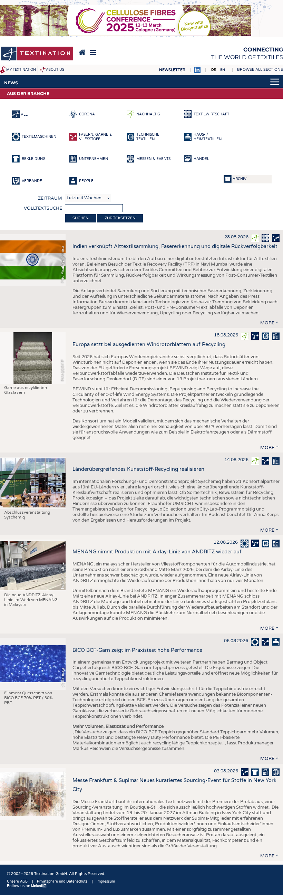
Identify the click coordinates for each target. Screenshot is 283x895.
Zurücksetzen (120, 218)
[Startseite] (37, 55)
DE (213, 70)
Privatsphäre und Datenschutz (62, 881)
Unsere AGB (17, 881)
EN (222, 70)
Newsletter (172, 70)
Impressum (106, 881)
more (267, 323)
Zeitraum (50, 198)
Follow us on (19, 886)
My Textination (21, 70)
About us (55, 70)
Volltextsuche (43, 208)
